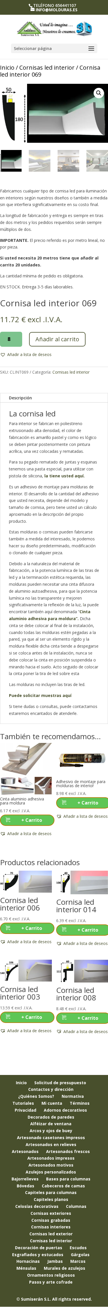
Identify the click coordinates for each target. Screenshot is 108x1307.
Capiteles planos (51, 1199)
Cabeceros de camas (63, 1186)
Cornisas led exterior (51, 1233)
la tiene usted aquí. (64, 476)
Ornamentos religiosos (51, 1275)
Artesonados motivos (51, 1165)
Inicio (7, 67)
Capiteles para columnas (51, 1192)
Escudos (78, 1247)
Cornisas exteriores (51, 1213)
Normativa (73, 1096)
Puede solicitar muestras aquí (40, 695)
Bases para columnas (68, 1179)
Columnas (76, 1206)
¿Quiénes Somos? (36, 1096)
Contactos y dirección (50, 1089)
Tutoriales (23, 1103)
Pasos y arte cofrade (51, 1282)
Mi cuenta (51, 1103)
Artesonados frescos (68, 1151)
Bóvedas (25, 1186)
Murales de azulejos (64, 1268)
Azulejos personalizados (51, 1172)
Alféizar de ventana (50, 1123)
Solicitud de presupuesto (60, 1082)
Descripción (20, 398)
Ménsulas (26, 1268)
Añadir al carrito (57, 339)
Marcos (78, 1261)
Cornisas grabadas (50, 1220)
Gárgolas (80, 1254)
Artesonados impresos (51, 1158)
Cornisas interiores (51, 1227)
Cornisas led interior (47, 67)
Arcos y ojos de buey (51, 1130)
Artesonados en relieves (51, 1144)
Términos (80, 1103)
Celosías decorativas (36, 1206)
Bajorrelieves (25, 1179)
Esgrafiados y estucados (37, 1254)
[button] (99, 93)
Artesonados (25, 1151)
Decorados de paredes (51, 1117)
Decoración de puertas (38, 1247)
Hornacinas (28, 1261)
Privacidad (25, 1110)
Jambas (55, 1261)
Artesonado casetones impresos (51, 1137)
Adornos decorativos (65, 1110)
